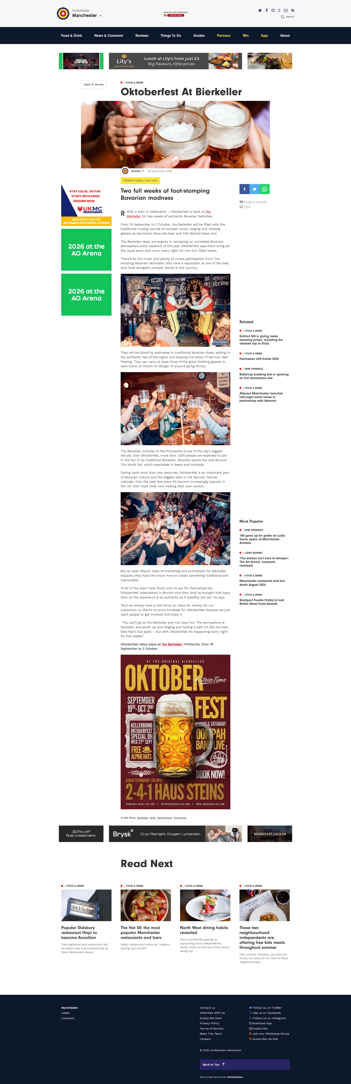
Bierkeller (142, 817)
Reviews (141, 35)
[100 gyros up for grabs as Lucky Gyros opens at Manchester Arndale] (264, 536)
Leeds (65, 1013)
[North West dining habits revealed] (205, 923)
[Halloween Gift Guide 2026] (264, 356)
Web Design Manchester (213, 1077)
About (285, 35)
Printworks (179, 817)
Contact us (207, 1007)
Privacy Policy (209, 1023)
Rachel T (137, 171)
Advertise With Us (212, 1013)
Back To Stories (94, 84)
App (264, 35)
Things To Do (171, 35)
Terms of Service (211, 1028)
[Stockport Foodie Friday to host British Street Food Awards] (264, 599)
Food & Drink (71, 35)
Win (246, 35)
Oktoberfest (164, 817)
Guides (199, 35)
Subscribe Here (211, 1018)
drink (153, 817)
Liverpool (67, 1018)
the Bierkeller (172, 644)
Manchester (69, 1007)
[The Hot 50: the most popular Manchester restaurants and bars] (146, 923)
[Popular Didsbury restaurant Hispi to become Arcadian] (86, 923)
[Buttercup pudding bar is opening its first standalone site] (264, 373)
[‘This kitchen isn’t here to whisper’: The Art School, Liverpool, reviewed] (264, 558)
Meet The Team (211, 1033)
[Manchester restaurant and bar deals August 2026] (264, 580)
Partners (223, 35)
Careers (205, 1039)
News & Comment (108, 35)
